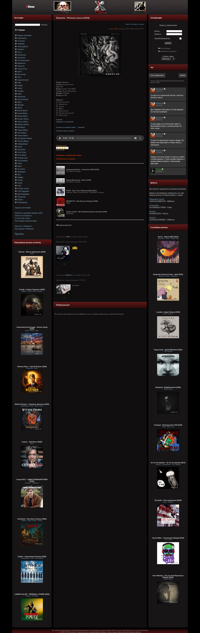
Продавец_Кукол (156, 199)
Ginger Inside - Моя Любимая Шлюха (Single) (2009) (86, 212)
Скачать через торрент (65, 131)
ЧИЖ (68, 237)
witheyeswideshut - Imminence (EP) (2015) (82, 169)
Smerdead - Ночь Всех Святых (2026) (32, 519)
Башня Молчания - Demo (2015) (78, 180)
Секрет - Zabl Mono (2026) (32, 442)
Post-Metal (133, 24)
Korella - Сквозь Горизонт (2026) (32, 289)
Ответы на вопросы (23, 216)
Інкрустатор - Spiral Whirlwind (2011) (168, 350)
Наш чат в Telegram (23, 226)
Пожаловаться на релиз (65, 159)
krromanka (69, 122)
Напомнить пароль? (168, 51)
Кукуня (152, 218)
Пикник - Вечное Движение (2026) (32, 252)
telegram (59, 122)
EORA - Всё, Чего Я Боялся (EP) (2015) (81, 190)
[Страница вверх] (52, 17)
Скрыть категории (22, 208)
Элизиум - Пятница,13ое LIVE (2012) (168, 425)
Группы (19, 234)
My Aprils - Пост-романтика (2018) (168, 500)
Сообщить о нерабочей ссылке (68, 155)
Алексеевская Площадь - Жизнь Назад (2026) (32, 328)
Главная (21, 30)
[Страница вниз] (52, 20)
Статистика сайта (22, 218)
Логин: (157, 31)
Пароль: (157, 34)
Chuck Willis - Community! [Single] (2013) (168, 538)
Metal (127, 24)
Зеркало (81, 127)
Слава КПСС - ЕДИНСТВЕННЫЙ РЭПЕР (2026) (32, 480)
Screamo (141, 24)
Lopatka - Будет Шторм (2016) (168, 312)
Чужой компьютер (162, 39)
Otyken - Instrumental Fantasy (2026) (32, 556)
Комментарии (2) (64, 225)
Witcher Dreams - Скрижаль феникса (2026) (32, 404)
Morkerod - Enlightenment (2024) (168, 387)
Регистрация (165, 48)
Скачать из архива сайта (66, 127)
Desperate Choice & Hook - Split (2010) (168, 274)
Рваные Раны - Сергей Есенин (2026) (32, 366)
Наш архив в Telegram (24, 229)
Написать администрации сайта (29, 213)
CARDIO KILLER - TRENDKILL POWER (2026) (31, 594)
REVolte (69, 275)
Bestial (152, 212)
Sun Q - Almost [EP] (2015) (168, 237)
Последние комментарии (26, 221)
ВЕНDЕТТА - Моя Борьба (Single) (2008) (82, 201)
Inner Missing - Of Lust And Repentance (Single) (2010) (168, 576)
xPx (115, 29)
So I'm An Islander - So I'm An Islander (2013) (168, 463)
